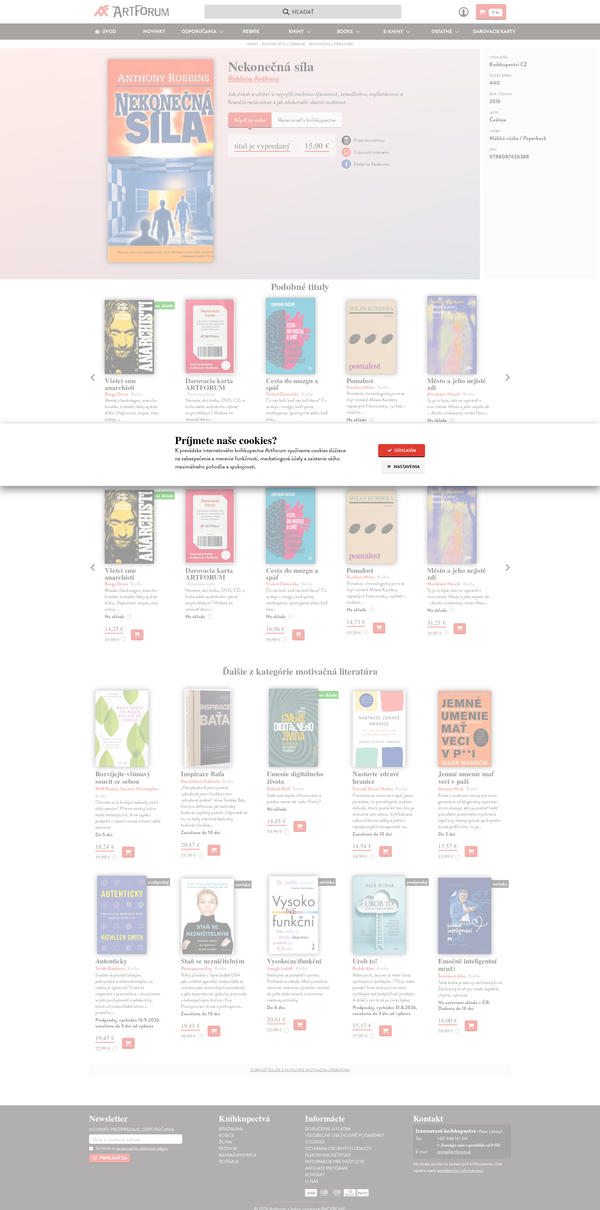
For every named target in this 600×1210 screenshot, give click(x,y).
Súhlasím (404, 450)
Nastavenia (406, 466)
